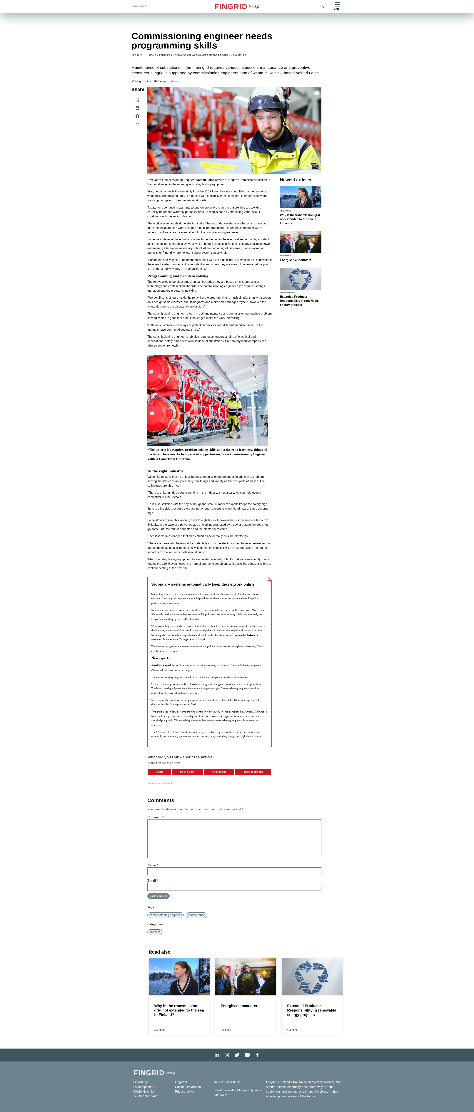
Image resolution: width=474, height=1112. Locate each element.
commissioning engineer (165, 915)
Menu (337, 9)
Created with (158, 783)
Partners (165, 55)
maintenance (196, 915)
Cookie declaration (188, 1087)
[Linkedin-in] (216, 1055)
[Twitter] (237, 1055)
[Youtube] (247, 1055)
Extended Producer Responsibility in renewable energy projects (299, 300)
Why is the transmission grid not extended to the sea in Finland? (300, 219)
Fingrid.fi (140, 6)
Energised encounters (295, 260)
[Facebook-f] (257, 1055)
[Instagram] (226, 1055)
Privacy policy (185, 1091)
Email (152, 880)
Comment (155, 817)
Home (152, 55)
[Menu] (337, 4)
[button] (322, 7)
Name (152, 865)
